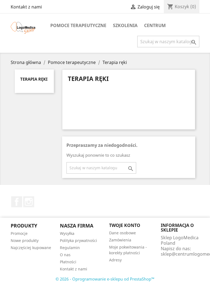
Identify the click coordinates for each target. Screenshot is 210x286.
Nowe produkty (25, 240)
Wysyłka (67, 233)
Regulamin (70, 247)
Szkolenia (125, 25)
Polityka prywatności (78, 240)
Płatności (68, 261)
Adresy (115, 259)
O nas (65, 254)
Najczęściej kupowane (31, 247)
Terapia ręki (34, 79)
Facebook (16, 201)
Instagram (28, 201)
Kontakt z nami (26, 7)
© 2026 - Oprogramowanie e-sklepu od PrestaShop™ (105, 279)
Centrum (155, 25)
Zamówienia (120, 240)
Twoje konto (124, 225)
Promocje (19, 233)
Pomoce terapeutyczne (78, 25)
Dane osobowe (122, 232)
